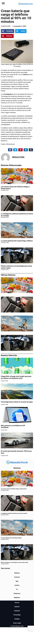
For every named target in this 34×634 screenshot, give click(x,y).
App (17, 581)
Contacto (17, 611)
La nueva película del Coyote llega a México (17, 241)
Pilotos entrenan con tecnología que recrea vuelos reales (14, 562)
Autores (17, 606)
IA (17, 589)
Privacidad (17, 615)
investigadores (8, 94)
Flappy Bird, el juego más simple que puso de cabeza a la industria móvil (16, 377)
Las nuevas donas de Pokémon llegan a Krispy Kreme (13, 488)
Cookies (17, 619)
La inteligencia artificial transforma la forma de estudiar (14, 513)
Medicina (17, 597)
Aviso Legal (17, 623)
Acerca (17, 602)
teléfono (26, 74)
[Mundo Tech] (25, 4)
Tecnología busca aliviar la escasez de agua (17, 402)
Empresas (17, 593)
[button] (3, 3)
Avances (17, 577)
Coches (17, 585)
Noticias (17, 573)
